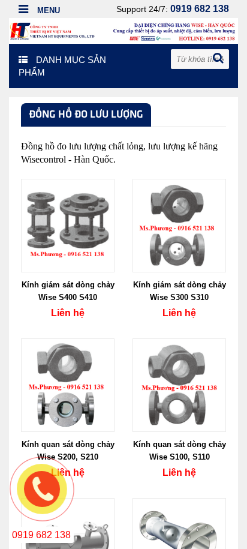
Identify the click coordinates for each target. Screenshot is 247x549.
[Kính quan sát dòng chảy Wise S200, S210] (67, 384)
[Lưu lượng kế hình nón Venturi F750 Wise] (179, 544)
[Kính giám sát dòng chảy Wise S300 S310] (179, 225)
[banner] (123, 30)
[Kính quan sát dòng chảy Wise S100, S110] (179, 384)
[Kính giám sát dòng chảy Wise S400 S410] (67, 225)
